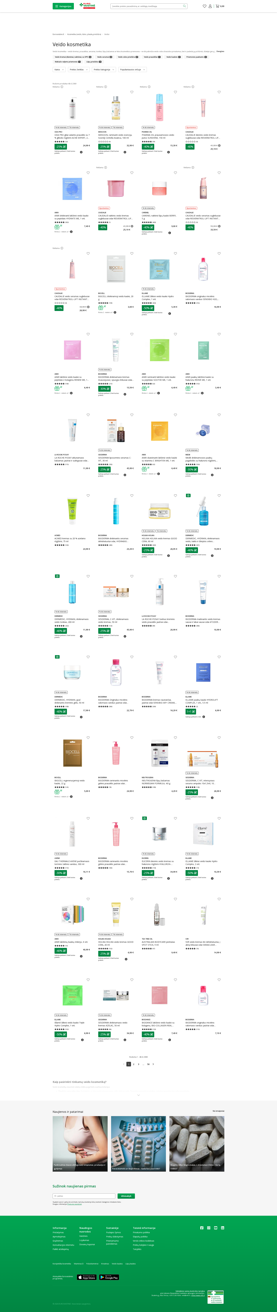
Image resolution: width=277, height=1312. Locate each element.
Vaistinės (83, 1236)
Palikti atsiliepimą (61, 1249)
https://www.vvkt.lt (198, 1295)
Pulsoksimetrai (92, 1263)
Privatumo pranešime (74, 1204)
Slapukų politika (140, 1236)
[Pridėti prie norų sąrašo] (88, 92)
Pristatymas (58, 1232)
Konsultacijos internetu (63, 1245)
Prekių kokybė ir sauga (143, 1245)
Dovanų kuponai (87, 1244)
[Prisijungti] (210, 6)
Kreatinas (105, 1263)
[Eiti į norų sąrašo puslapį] (204, 6)
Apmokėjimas (59, 1236)
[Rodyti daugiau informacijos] (138, 1095)
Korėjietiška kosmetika (62, 1263)
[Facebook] (202, 1228)
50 (148, 1064)
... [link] (143, 1064)
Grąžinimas (58, 1240)
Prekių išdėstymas (114, 1236)
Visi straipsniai (218, 1111)
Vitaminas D (79, 1263)
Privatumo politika (141, 1232)
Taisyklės (137, 1249)
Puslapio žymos (113, 1232)
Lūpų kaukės (131, 1263)
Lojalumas (84, 1240)
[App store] (87, 1277)
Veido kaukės (117, 1263)
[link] (123, 1064)
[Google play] (109, 1277)
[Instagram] (208, 1228)
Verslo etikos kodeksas (143, 1240)
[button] (62, 86)
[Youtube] (215, 1228)
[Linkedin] (222, 1228)
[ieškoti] (184, 6)
